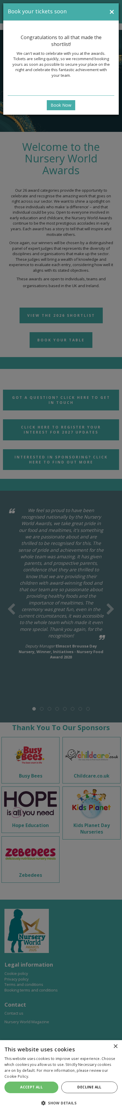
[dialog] (61, 1076)
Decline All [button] (89, 1087)
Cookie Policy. (16, 1076)
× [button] (115, 1046)
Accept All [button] (31, 1087)
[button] (61, 1102)
